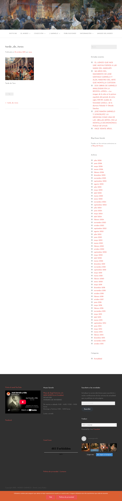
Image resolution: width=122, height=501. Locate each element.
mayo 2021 (98, 273)
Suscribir (87, 409)
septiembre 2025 (100, 181)
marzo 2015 (98, 320)
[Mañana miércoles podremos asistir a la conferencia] (95, 447)
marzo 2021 (98, 276)
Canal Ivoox (47, 440)
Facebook (8, 420)
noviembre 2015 (100, 311)
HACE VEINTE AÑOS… (104, 129)
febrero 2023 (99, 246)
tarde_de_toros (11, 103)
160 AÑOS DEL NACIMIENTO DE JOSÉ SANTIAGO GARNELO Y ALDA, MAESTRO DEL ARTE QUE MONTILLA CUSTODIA (104, 77)
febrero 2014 (98, 335)
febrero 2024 (99, 219)
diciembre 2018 (99, 287)
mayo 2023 (98, 240)
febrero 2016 (98, 308)
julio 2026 (98, 160)
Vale (50, 497)
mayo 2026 (98, 166)
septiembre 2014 (100, 323)
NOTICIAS (13, 33)
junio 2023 (98, 237)
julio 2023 (97, 234)
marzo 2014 (98, 332)
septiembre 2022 (100, 252)
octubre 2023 (99, 225)
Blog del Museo (98, 146)
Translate (97, 429)
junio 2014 (98, 326)
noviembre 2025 (100, 178)
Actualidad (98, 359)
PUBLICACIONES (70, 33)
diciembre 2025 (99, 175)
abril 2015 (97, 317)
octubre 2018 (99, 293)
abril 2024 (98, 217)
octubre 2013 (99, 344)
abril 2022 (98, 258)
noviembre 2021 (100, 267)
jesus (30, 52)
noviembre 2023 (100, 222)
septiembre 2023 (100, 228)
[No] (120, 496)
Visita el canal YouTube (13, 387)
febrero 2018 (98, 296)
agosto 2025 (99, 184)
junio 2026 (98, 163)
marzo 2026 (98, 169)
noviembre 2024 (100, 202)
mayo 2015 (98, 314)
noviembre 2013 (100, 341)
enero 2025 (98, 199)
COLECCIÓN (38, 33)
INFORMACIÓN (86, 33)
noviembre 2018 (100, 290)
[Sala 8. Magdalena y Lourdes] (85, 447)
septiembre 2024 (100, 205)
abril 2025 (98, 193)
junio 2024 (98, 211)
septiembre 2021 (100, 270)
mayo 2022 (98, 255)
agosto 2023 (99, 231)
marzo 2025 (98, 196)
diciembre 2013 (99, 338)
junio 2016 (98, 302)
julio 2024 (98, 208)
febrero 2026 (99, 172)
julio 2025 (97, 187)
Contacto (63, 471)
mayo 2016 (98, 305)
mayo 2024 (98, 214)
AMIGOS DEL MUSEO (105, 33)
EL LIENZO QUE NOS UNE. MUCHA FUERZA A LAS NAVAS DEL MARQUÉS (105, 65)
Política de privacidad (50, 471)
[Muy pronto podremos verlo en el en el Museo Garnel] (104, 447)
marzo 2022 (98, 261)
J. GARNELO (53, 33)
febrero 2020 (99, 279)
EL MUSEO (24, 33)
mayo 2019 (98, 285)
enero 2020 (98, 282)
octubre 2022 (99, 249)
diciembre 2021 (99, 264)
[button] (19, 68)
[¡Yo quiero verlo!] (113, 447)
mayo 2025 (98, 190)
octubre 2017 (99, 299)
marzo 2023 (98, 243)
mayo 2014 (98, 329)
